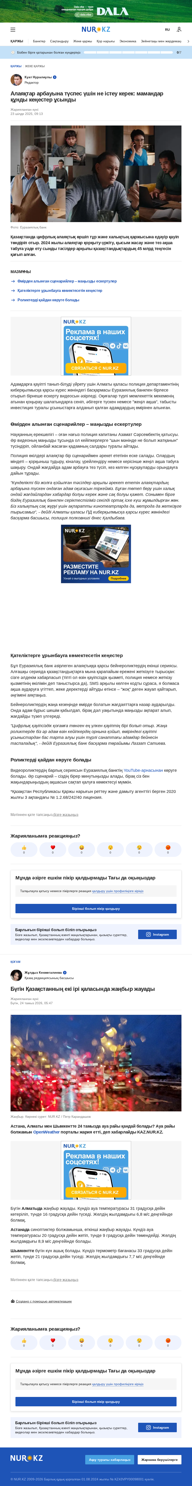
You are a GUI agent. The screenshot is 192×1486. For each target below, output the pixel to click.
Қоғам (15, 962)
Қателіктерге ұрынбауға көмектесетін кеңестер (60, 291)
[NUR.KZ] (96, 29)
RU (167, 29)
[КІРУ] (179, 29)
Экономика (127, 41)
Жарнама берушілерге (159, 1460)
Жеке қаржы (82, 41)
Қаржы (17, 41)
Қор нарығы (106, 41)
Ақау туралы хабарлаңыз (109, 1460)
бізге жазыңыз (65, 815)
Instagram (161, 934)
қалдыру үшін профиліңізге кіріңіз (117, 891)
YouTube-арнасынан (143, 770)
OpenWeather (46, 1132)
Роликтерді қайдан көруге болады (48, 300)
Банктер (39, 41)
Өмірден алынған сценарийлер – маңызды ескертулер (67, 281)
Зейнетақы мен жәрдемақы (162, 41)
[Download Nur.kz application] (96, 11)
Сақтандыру (59, 41)
